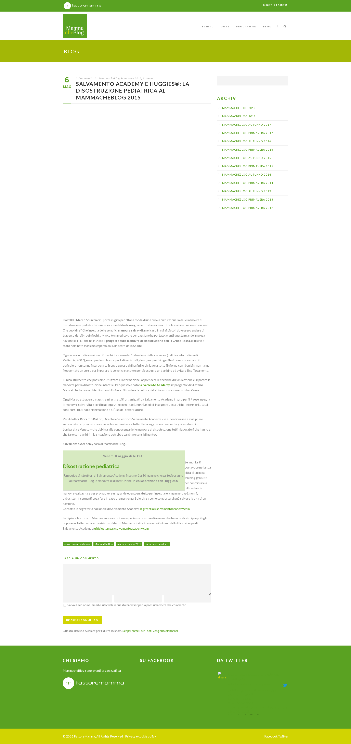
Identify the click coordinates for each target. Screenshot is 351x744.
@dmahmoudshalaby (239, 684)
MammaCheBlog (104, 543)
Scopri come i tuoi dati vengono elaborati (150, 631)
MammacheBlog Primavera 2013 (247, 199)
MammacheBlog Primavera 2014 (247, 183)
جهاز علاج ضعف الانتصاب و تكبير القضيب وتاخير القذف (253, 676)
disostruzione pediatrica (77, 543)
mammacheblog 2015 (129, 543)
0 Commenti (84, 78)
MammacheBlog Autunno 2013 (246, 191)
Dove (225, 26)
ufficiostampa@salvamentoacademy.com (121, 528)
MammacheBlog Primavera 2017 (247, 133)
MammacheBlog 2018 (239, 116)
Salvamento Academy (154, 385)
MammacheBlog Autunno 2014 (246, 174)
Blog (267, 26)
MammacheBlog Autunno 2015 (246, 158)
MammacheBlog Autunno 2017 (246, 124)
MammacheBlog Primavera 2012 (247, 207)
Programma (246, 26)
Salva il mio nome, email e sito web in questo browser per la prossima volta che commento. (127, 605)
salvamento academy (157, 543)
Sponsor (148, 78)
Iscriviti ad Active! (275, 4)
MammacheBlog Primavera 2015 (120, 78)
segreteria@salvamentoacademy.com (165, 509)
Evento (208, 26)
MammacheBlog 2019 (239, 108)
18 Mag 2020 (263, 684)
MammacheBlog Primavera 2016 (247, 149)
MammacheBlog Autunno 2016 (246, 141)
